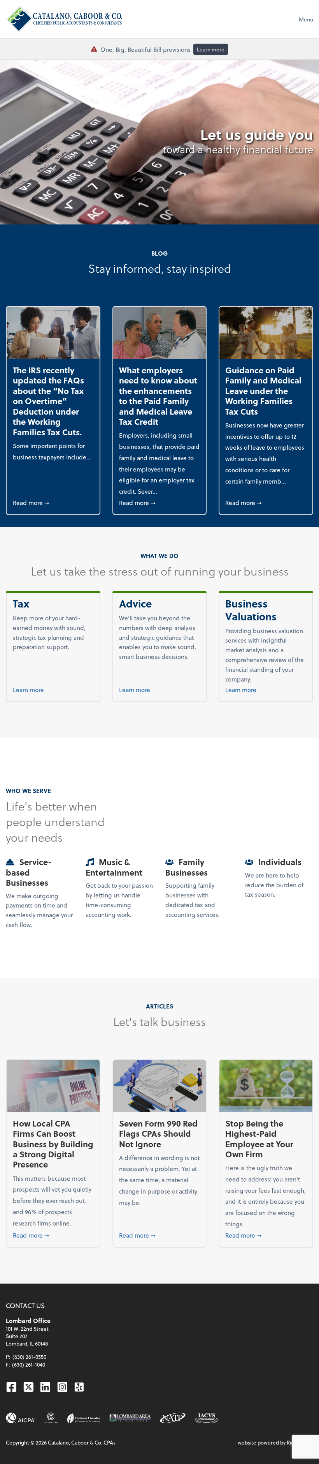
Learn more (210, 49)
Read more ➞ (53, 502)
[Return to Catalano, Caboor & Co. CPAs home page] (64, 19)
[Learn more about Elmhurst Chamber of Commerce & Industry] (83, 1418)
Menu (306, 19)
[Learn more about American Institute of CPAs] (20, 1418)
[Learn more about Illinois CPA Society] (51, 1418)
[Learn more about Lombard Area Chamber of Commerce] (130, 1418)
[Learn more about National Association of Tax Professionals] (173, 1418)
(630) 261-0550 (29, 1356)
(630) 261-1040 (28, 1364)
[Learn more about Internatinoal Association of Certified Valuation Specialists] (206, 1417)
